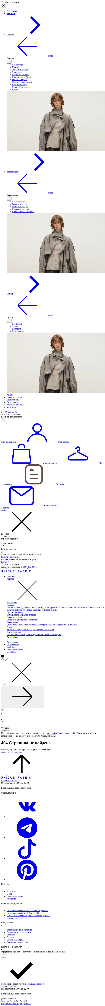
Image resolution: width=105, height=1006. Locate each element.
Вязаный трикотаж (21, 87)
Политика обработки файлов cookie (23, 913)
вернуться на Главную (11, 752)
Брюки (27, 634)
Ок (3, 957)
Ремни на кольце (46, 629)
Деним (15, 89)
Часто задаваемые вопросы (19, 930)
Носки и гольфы (14, 617)
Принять (51, 736)
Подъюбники (37, 634)
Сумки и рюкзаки (15, 612)
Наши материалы (15, 649)
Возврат (10, 937)
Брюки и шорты (19, 79)
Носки (10, 620)
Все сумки (17, 324)
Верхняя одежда (19, 84)
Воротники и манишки (23, 211)
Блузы (58, 634)
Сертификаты (13, 644)
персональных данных (33, 984)
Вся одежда (17, 65)
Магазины (11, 652)
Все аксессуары (19, 202)
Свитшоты (17, 72)
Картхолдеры (18, 331)
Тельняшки (49, 634)
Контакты (11, 899)
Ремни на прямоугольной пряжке (22, 629)
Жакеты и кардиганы (22, 82)
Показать (6, 731)
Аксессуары (12, 622)
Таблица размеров (15, 939)
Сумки (15, 326)
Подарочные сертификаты (19, 932)
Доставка (11, 935)
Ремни (10, 627)
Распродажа (12, 637)
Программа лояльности (17, 942)
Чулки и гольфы (21, 620)
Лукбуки (11, 647)
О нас (9, 894)
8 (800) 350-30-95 (29, 567)
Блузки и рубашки (20, 74)
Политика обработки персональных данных (27, 910)
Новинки (11, 576)
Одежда (10, 605)
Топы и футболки (20, 69)
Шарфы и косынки (21, 209)
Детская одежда (14, 632)
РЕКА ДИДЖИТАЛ (16, 1003)
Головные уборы (20, 206)
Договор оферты (14, 918)
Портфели (16, 329)
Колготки (33, 620)
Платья (15, 67)
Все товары (12, 602)
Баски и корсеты (19, 204)
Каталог (5, 562)
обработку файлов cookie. (64, 733)
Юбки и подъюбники (22, 77)
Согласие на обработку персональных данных (28, 915)
